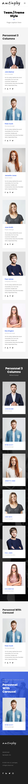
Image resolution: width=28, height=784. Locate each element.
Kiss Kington (9, 331)
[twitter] (12, 89)
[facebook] (5, 89)
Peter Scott (9, 124)
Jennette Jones (10, 175)
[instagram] (13, 773)
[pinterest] (10, 89)
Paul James (9, 279)
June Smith (9, 227)
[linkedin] (7, 89)
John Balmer (9, 72)
